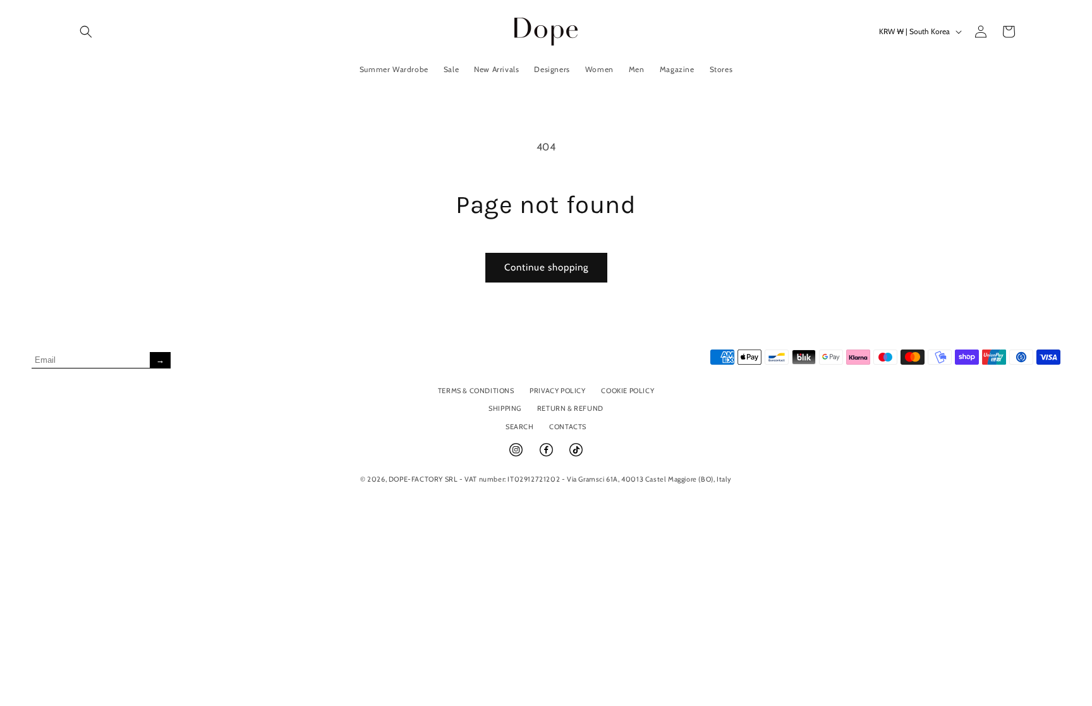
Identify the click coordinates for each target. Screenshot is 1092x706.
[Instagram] (517, 455)
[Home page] (546, 31)
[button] (86, 32)
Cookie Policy (627, 390)
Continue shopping (546, 267)
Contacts (567, 426)
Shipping (504, 408)
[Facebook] (547, 455)
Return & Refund (570, 408)
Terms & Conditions (476, 390)
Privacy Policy (557, 390)
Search (520, 426)
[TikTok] (576, 455)
